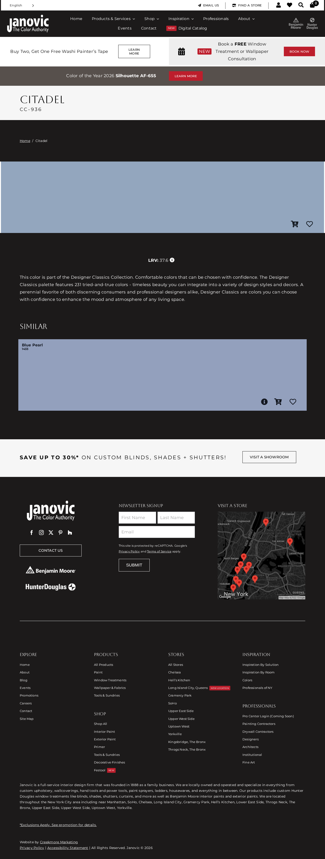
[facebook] (31, 532)
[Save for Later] (309, 224)
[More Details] (264, 401)
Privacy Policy (129, 551)
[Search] (301, 5)
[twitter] (51, 532)
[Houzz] (70, 532)
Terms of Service (159, 551)
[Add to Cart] (295, 224)
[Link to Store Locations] (261, 555)
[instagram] (41, 532)
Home (25, 141)
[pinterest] (60, 532)
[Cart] (312, 5)
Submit (134, 565)
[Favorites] (289, 5)
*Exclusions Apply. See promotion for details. (58, 825)
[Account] (278, 5)
